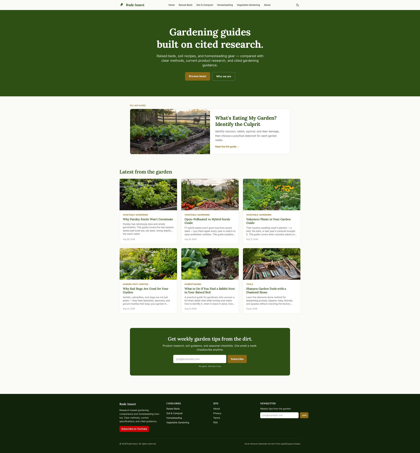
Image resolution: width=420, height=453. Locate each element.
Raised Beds (185, 4)
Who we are (223, 76)
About (267, 4)
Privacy (217, 413)
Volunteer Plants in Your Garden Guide (268, 221)
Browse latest (197, 76)
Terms (216, 417)
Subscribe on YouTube (134, 428)
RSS (215, 422)
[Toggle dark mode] (298, 5)
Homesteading (225, 4)
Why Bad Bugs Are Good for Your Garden (145, 290)
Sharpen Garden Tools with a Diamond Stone (266, 290)
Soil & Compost (204, 4)
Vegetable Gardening (248, 4)
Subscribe (237, 359)
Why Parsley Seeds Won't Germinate (148, 219)
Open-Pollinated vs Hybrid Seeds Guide (207, 221)
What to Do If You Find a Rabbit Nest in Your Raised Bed (210, 290)
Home (171, 4)
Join (304, 415)
